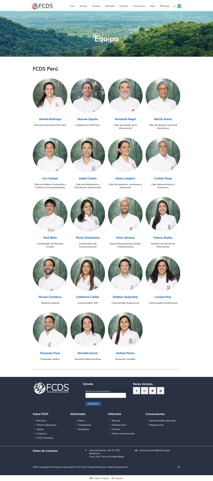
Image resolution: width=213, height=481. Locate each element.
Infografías (83, 429)
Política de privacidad (123, 433)
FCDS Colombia (44, 437)
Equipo (40, 429)
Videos (81, 420)
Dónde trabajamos (46, 424)
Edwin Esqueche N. (118, 467)
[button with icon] (136, 390)
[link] (179, 6)
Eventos (116, 429)
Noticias (116, 420)
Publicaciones (119, 424)
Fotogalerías (84, 424)
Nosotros (41, 420)
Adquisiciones (156, 424)
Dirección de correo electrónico (98, 391)
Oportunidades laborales (162, 420)
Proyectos (41, 433)
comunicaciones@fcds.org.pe (154, 450)
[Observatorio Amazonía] (179, 6)
